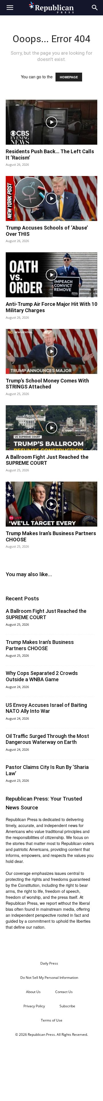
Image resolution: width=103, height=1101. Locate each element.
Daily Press (49, 963)
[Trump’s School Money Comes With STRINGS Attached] (51, 351)
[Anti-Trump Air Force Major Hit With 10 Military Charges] (51, 274)
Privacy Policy (34, 1006)
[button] (10, 7)
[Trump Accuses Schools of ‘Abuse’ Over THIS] (51, 198)
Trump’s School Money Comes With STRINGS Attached (47, 384)
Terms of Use (51, 1020)
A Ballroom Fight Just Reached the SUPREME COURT (47, 460)
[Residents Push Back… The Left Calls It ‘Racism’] (51, 122)
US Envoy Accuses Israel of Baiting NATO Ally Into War (46, 708)
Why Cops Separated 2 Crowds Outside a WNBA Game (42, 676)
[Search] (95, 7)
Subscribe (67, 1006)
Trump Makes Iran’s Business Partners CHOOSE (40, 645)
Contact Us (64, 991)
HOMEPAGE (69, 77)
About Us (33, 991)
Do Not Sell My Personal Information (49, 977)
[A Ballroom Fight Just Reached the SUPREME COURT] (51, 427)
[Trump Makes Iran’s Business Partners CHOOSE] (51, 504)
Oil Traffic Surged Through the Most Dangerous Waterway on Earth (47, 739)
